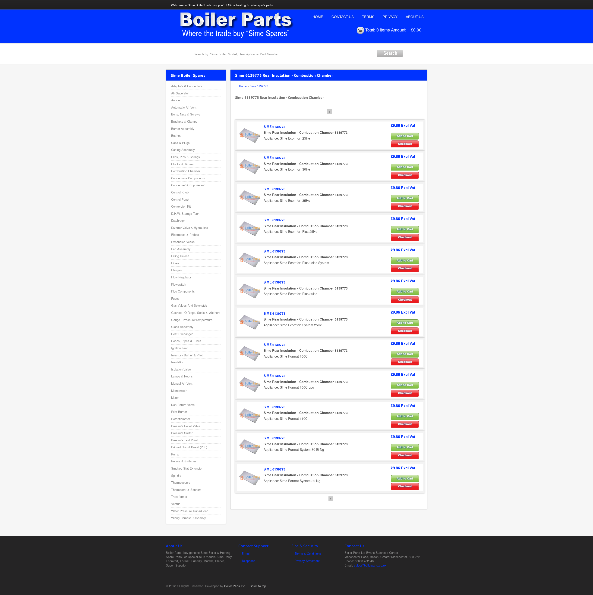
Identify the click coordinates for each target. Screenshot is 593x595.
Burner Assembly (182, 128)
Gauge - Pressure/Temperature (191, 320)
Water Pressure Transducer (189, 511)
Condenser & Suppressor (188, 185)
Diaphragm (178, 220)
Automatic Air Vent (183, 107)
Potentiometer (180, 419)
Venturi (175, 504)
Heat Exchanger (182, 334)
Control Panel (180, 199)
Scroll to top (258, 586)
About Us (415, 16)
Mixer (175, 397)
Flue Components (183, 291)
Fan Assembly (181, 249)
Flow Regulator (181, 277)
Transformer (179, 496)
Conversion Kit (181, 206)
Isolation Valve (181, 369)
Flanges (176, 270)
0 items (383, 30)
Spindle (176, 475)
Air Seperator (180, 93)
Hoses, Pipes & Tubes (186, 341)
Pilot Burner (179, 411)
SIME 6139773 (274, 126)
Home (317, 16)
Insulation (177, 362)
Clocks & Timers (182, 164)
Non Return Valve (183, 404)
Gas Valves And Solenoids (189, 305)
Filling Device (180, 256)
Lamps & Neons (182, 376)
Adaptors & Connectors (186, 86)
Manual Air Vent (181, 383)
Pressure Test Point (184, 440)
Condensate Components (188, 178)
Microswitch (179, 390)
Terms (368, 16)
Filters (175, 263)
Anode (175, 100)
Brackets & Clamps (184, 121)
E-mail (246, 553)
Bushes (176, 135)
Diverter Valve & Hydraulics (189, 227)
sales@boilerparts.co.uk (370, 565)
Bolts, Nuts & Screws (185, 114)
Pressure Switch (182, 433)
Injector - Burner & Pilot (187, 355)
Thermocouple (180, 482)
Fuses (175, 298)
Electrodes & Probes (185, 234)
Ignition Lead (179, 348)
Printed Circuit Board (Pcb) (189, 447)
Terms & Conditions (308, 553)
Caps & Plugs (180, 142)
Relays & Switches (184, 461)
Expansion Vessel (183, 242)
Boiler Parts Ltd (234, 586)
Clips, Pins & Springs (185, 157)
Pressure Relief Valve (185, 426)
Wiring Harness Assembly (188, 518)
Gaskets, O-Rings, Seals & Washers (195, 312)
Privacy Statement (307, 560)
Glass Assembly (182, 326)
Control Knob (180, 192)
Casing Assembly (183, 149)
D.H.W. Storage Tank (185, 213)
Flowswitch (178, 284)
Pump (175, 454)
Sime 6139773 (259, 86)
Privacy (390, 16)
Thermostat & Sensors (186, 489)
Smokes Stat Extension (187, 468)
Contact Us (342, 16)
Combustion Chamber (185, 171)
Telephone (248, 560)
